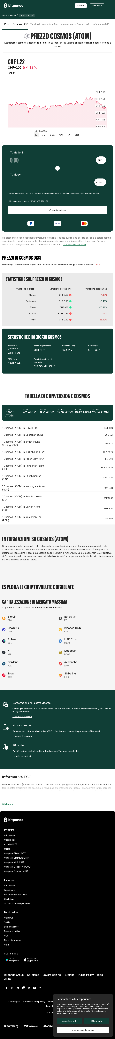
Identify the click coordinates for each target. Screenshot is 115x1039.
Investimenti (9, 890)
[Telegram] (17, 987)
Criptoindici (9, 840)
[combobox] (101, 160)
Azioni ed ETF (10, 844)
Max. (77, 134)
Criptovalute (9, 835)
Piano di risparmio (12, 940)
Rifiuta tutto (96, 1021)
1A (68, 134)
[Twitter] (12, 987)
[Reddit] (23, 987)
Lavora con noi (52, 975)
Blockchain (9, 899)
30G (52, 134)
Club (6, 936)
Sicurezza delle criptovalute (17, 903)
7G (43, 134)
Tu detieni (16, 152)
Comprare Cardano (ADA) (16, 871)
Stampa (69, 975)
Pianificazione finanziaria (15, 894)
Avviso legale (14, 1001)
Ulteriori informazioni (22, 716)
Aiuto (7, 979)
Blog (100, 975)
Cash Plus (8, 918)
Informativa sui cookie (67, 1013)
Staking (7, 922)
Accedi (80, 5)
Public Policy (86, 975)
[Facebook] (6, 987)
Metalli (7, 849)
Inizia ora (97, 5)
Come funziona (57, 210)
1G (36, 134)
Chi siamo (33, 975)
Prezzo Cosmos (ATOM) (16, 24)
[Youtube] (34, 987)
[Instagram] (40, 987)
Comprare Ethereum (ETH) (16, 858)
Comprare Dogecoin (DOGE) (17, 867)
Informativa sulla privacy (34, 1001)
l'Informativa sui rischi (74, 244)
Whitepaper (8, 804)
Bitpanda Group (14, 975)
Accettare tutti (69, 1021)
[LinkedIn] (29, 987)
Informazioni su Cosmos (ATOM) (75, 24)
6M (61, 134)
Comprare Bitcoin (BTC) (15, 853)
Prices (13, 15)
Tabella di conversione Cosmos (44, 24)
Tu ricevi (15, 174)
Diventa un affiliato (12, 931)
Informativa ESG (101, 24)
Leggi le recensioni (21, 756)
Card (6, 945)
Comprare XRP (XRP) (14, 862)
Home (4, 15)
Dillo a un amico (11, 927)
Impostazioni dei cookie (83, 1030)
